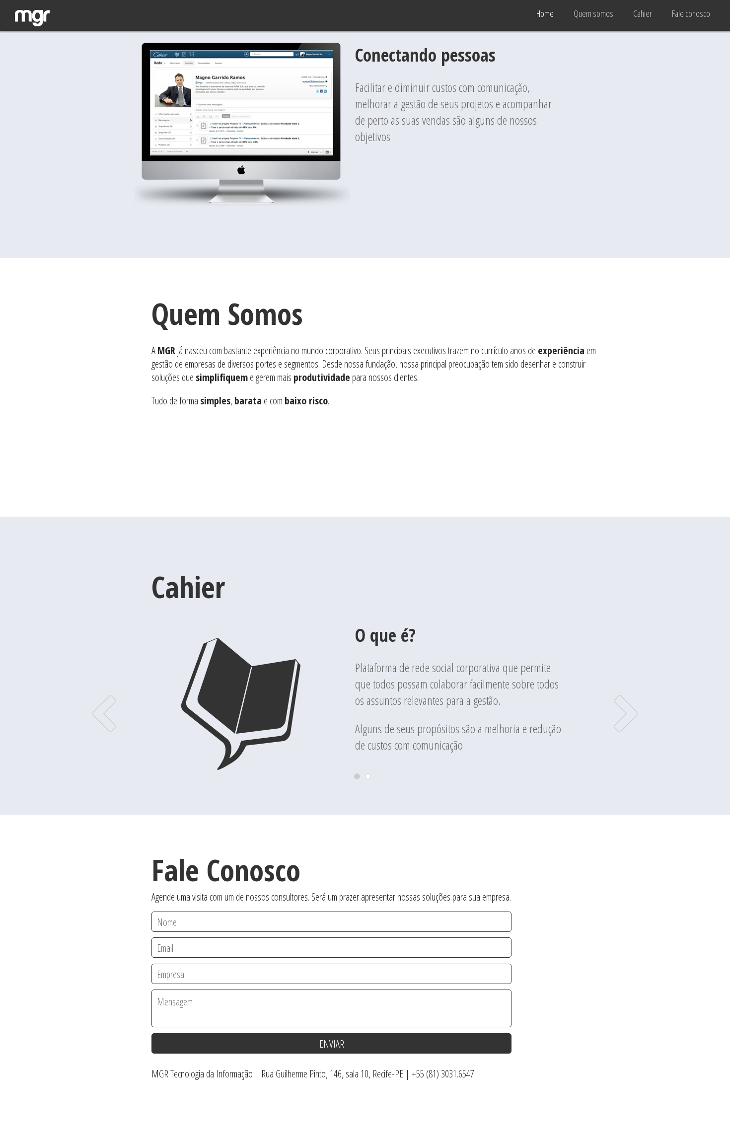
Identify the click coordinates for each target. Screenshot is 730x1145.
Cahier (642, 13)
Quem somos (593, 13)
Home (545, 13)
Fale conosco (691, 13)
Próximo (626, 713)
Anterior (104, 713)
